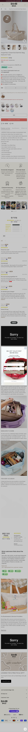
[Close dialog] (25, 348)
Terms (17, 379)
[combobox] (6, 368)
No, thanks (14, 381)
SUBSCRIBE (14, 372)
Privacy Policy (14, 379)
